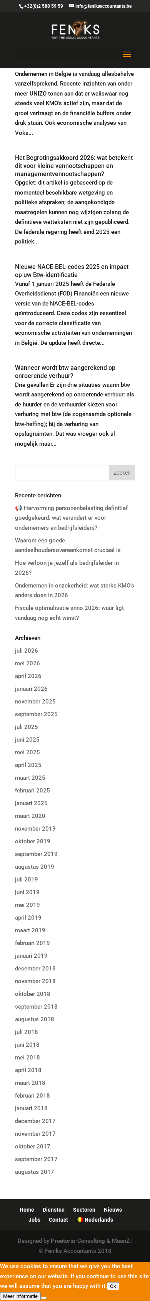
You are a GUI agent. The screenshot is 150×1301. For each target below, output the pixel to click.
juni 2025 (27, 739)
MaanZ (121, 1240)
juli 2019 (26, 879)
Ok (113, 1286)
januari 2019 (31, 955)
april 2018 (28, 1070)
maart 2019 (30, 930)
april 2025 (28, 765)
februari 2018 (32, 1095)
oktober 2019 (32, 841)
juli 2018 (26, 1032)
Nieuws (113, 1210)
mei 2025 (27, 752)
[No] (44, 1298)
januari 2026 (31, 688)
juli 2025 (26, 727)
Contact (58, 1220)
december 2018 (35, 968)
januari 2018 (31, 1108)
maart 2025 (30, 777)
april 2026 (28, 676)
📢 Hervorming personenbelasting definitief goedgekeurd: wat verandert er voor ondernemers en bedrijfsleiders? (71, 518)
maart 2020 (30, 815)
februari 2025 (32, 790)
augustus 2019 (34, 866)
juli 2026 (26, 650)
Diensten (54, 1210)
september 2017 (36, 1159)
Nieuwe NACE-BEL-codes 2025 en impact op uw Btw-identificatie (71, 271)
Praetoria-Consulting (78, 1240)
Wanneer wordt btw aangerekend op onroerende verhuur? (65, 371)
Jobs (34, 1220)
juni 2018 (27, 1044)
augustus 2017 (34, 1171)
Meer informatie (20, 1296)
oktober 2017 (32, 1146)
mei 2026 (27, 663)
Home (27, 1210)
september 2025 (36, 714)
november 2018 (35, 981)
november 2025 (35, 701)
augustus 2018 (34, 1019)
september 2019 (36, 854)
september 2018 (36, 1006)
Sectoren (84, 1210)
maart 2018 (30, 1082)
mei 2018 (27, 1057)
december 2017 (35, 1121)
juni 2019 (27, 892)
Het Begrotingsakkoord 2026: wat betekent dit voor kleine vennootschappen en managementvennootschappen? (74, 166)
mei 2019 (27, 904)
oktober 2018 (32, 993)
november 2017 (35, 1133)
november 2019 (35, 828)
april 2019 (28, 917)
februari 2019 (32, 943)
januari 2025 (31, 803)
